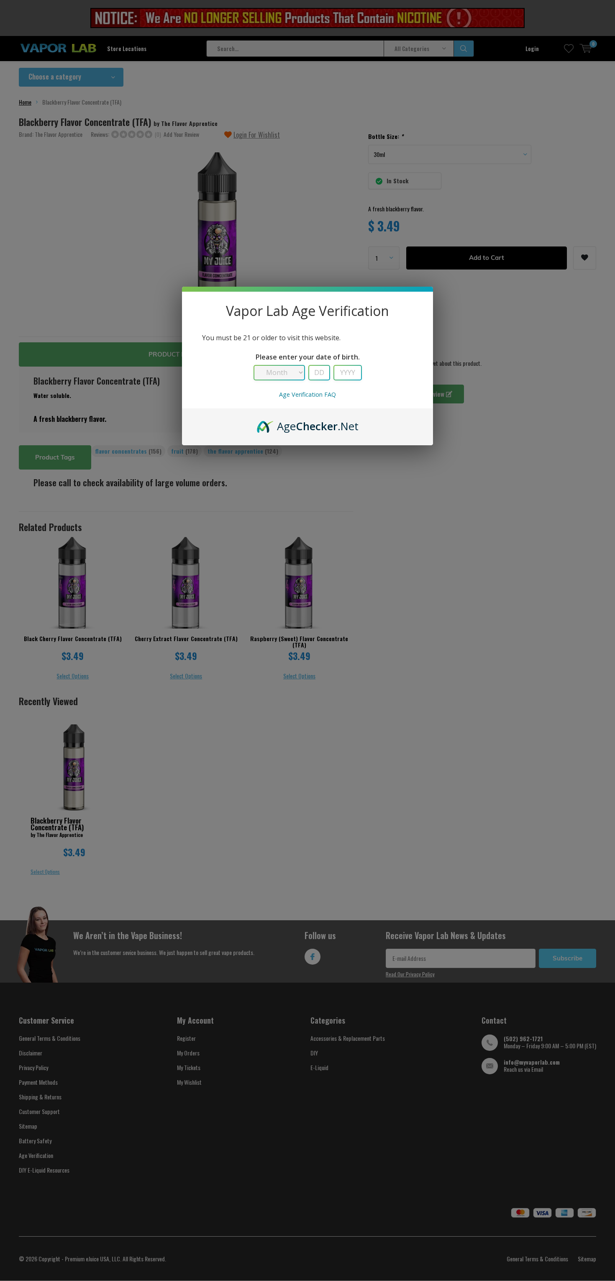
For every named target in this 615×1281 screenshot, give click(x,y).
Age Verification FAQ (307, 394)
